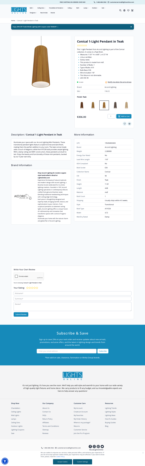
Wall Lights (15, 415)
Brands (53, 13)
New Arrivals (44, 13)
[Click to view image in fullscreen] (41, 66)
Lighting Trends (111, 408)
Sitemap (45, 430)
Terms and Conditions (50, 426)
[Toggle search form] (120, 10)
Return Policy (47, 419)
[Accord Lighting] (23, 196)
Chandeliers (15, 408)
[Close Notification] (131, 27)
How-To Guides (110, 419)
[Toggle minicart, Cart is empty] (132, 10)
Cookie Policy (60, 457)
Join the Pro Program (82, 433)
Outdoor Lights (17, 426)
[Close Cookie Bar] (143, 453)
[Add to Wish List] (125, 124)
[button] (5, 461)
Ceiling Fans (40, 8)
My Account (78, 408)
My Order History (80, 419)
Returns (77, 426)
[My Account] (124, 10)
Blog (106, 426)
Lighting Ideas (110, 415)
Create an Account (81, 412)
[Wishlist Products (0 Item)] (128, 10)
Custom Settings (82, 462)
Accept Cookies (63, 462)
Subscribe (103, 351)
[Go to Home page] (19, 10)
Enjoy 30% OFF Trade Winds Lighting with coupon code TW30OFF (35, 27)
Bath (31, 8)
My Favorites (78, 415)
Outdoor (94, 8)
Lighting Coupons (17, 430)
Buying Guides (110, 422)
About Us (45, 408)
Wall (77, 8)
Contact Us (46, 412)
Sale (103, 8)
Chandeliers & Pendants (56, 8)
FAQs (44, 415)
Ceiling (70, 8)
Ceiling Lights (16, 412)
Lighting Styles (110, 412)
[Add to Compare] (129, 124)
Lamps (85, 8)
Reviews (45, 433)
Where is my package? (82, 422)
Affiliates (45, 422)
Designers (33, 13)
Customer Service (80, 430)
